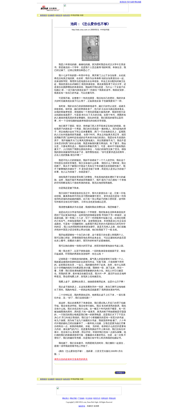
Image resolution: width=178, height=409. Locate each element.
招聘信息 (104, 398)
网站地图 (137, 2)
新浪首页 (123, 2)
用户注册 (130, 2)
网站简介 (65, 398)
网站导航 (73, 398)
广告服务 (81, 398)
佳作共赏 (66, 15)
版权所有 (82, 406)
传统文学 (58, 15)
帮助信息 (112, 398)
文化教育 (51, 15)
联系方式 (96, 398)
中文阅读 (89, 398)
